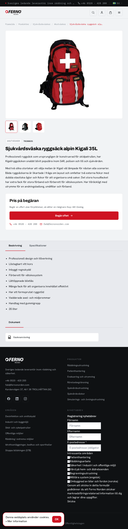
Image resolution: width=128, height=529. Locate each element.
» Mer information (16, 521)
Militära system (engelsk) (85, 477)
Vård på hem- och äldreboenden (89, 469)
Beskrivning (15, 245)
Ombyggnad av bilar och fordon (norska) (94, 481)
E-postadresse (76, 442)
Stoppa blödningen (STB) (18, 450)
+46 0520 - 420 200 (94, 3)
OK (57, 519)
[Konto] (101, 12)
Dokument (14, 322)
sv (118, 3)
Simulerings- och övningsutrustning (85, 399)
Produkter (23, 24)
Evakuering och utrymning (81, 376)
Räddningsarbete (80, 461)
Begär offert (62, 215)
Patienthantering (76, 370)
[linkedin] (17, 398)
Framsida (10, 24)
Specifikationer (37, 245)
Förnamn (72, 420)
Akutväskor (60, 24)
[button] (110, 12)
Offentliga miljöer (14, 433)
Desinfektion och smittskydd (20, 416)
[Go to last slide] (11, 74)
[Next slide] (116, 74)
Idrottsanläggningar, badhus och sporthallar (28, 444)
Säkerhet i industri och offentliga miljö (93, 465)
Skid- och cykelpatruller (18, 427)
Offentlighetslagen (74, 523)
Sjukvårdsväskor (41, 24)
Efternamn (73, 431)
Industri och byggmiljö (16, 421)
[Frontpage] (13, 12)
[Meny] (119, 12)
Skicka (71, 501)
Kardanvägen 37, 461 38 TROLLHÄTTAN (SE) (28, 389)
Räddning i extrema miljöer (19, 438)
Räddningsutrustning (78, 365)
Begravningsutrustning (83, 473)
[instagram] (25, 398)
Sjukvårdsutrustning (77, 388)
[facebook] (8, 398)
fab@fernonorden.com (56, 224)
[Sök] (93, 12)
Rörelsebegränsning (77, 382)
